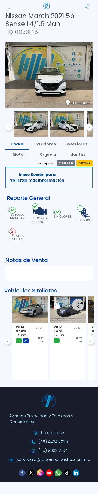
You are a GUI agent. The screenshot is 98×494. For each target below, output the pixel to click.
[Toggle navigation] (10, 5)
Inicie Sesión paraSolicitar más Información (37, 177)
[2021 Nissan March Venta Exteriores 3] (67, 123)
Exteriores (45, 144)
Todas (17, 144)
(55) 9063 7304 (53, 450)
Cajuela (48, 154)
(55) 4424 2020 (53, 441)
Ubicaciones (53, 432)
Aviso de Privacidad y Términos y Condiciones (41, 418)
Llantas (77, 154)
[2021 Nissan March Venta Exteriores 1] (31, 123)
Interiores (76, 144)
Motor (19, 154)
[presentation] (8, 127)
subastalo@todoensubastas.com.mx (53, 459)
